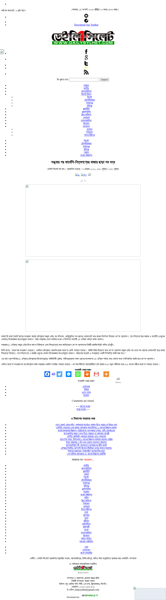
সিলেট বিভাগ (86, 94)
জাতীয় (86, 88)
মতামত (89, 129)
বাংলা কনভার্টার (86, 552)
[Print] (89, 374)
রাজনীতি (86, 108)
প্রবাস (86, 152)
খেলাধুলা (86, 117)
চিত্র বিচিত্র (89, 135)
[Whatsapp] (79, 374)
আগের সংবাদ (85, 406)
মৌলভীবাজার (89, 100)
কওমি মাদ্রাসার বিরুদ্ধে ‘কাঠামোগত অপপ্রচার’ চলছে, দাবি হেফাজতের (86, 430)
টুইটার (86, 389)
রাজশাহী (86, 526)
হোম (86, 547)
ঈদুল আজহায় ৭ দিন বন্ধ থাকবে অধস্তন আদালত (86, 442)
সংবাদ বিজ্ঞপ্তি (86, 155)
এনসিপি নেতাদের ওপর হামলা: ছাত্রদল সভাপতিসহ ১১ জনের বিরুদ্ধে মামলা (86, 427)
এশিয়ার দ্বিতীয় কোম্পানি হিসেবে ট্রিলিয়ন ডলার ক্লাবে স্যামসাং (86, 448)
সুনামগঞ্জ (89, 103)
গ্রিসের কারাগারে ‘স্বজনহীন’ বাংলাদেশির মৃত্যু (86, 451)
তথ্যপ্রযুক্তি (86, 120)
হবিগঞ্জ (89, 105)
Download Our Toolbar (86, 24)
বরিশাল (86, 521)
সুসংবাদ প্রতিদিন (86, 541)
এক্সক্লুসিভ (86, 111)
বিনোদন (86, 123)
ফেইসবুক (86, 386)
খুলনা (86, 518)
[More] (108, 374)
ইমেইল (86, 395)
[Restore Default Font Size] (89, 174)
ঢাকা (86, 512)
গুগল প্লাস (86, 392)
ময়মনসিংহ (86, 524)
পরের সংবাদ (81, 409)
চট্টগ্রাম (86, 515)
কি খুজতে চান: (63, 79)
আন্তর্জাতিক (86, 91)
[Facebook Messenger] (70, 374)
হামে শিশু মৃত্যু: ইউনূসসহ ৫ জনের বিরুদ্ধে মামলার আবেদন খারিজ (86, 439)
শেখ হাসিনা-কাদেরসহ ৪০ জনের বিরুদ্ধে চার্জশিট (86, 454)
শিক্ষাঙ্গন (89, 132)
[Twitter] (61, 374)
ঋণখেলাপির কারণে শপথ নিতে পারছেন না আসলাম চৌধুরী (86, 433)
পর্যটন (86, 497)
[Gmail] (98, 374)
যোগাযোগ (86, 550)
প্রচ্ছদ (86, 85)
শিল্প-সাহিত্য (86, 114)
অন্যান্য (86, 126)
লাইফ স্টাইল (86, 538)
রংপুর (86, 529)
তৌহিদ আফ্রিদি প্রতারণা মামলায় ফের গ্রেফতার (86, 436)
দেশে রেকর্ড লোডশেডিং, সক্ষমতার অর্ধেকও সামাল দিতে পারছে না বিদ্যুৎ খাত (86, 424)
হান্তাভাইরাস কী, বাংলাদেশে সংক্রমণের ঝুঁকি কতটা (86, 445)
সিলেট (89, 97)
